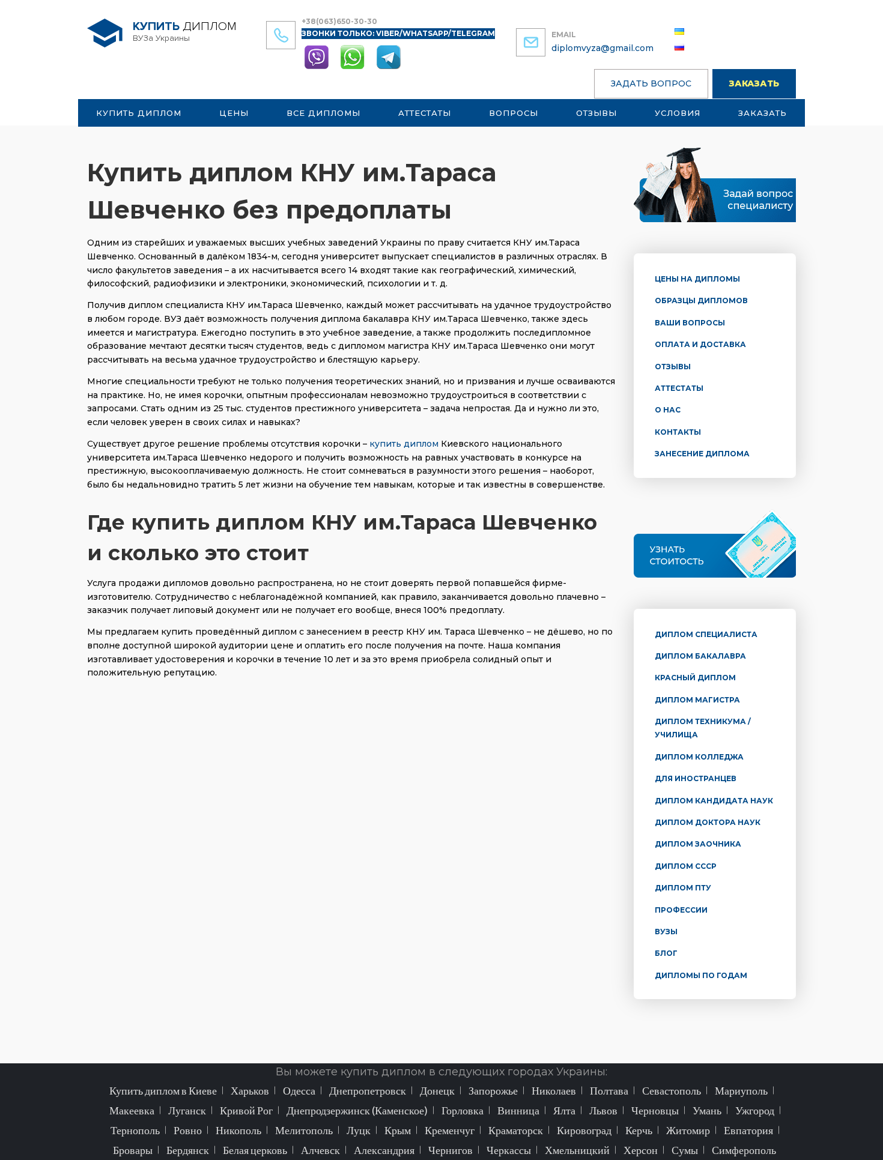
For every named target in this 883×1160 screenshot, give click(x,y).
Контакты (678, 432)
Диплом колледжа (699, 756)
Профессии (681, 909)
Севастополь (671, 1090)
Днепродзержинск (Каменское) (357, 1110)
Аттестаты (424, 113)
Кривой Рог (246, 1110)
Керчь (638, 1130)
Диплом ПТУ (683, 887)
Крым (397, 1130)
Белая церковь (255, 1149)
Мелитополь (304, 1130)
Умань (707, 1110)
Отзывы (596, 113)
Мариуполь (741, 1090)
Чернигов (450, 1149)
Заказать (754, 83)
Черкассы (509, 1149)
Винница (518, 1110)
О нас (668, 409)
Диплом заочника (698, 843)
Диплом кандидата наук (714, 800)
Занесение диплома (702, 453)
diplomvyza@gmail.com (602, 48)
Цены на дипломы (697, 278)
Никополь (238, 1130)
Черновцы (655, 1110)
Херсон (641, 1149)
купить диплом (403, 443)
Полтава (609, 1090)
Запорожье (493, 1090)
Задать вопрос (651, 83)
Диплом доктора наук (707, 822)
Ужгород (754, 1110)
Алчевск (320, 1149)
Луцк (359, 1130)
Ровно (188, 1130)
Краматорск (515, 1130)
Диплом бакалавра (700, 655)
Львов (603, 1110)
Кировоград (584, 1130)
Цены (234, 113)
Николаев (554, 1090)
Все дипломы (323, 113)
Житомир (688, 1130)
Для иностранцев (695, 778)
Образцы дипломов (701, 300)
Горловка (463, 1110)
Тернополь (135, 1130)
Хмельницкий (577, 1149)
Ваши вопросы (690, 322)
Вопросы (513, 113)
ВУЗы (666, 931)
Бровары (133, 1149)
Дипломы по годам (701, 975)
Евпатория (748, 1130)
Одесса (299, 1090)
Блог (666, 953)
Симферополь (744, 1149)
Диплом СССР (686, 866)
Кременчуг (450, 1130)
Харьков (250, 1090)
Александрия (384, 1149)
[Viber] (318, 56)
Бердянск (187, 1149)
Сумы (685, 1149)
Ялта (564, 1110)
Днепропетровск (367, 1090)
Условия (677, 113)
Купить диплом (138, 113)
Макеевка (131, 1110)
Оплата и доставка (700, 344)
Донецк (437, 1090)
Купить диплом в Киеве (163, 1090)
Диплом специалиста (706, 634)
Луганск (187, 1110)
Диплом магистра (697, 699)
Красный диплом (695, 677)
